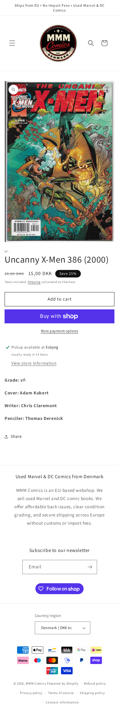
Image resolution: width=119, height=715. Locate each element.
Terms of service (61, 693)
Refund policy (95, 683)
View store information (33, 363)
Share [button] (16, 436)
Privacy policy (31, 693)
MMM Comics (36, 683)
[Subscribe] (90, 567)
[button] (12, 43)
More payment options (59, 331)
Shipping (34, 282)
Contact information (62, 702)
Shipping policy (92, 693)
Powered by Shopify (62, 683)
